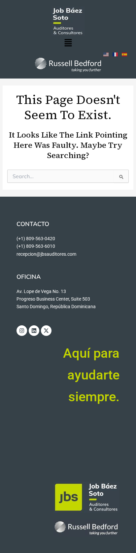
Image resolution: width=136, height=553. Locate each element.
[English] (106, 54)
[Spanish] (125, 54)
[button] (68, 43)
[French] (116, 54)
